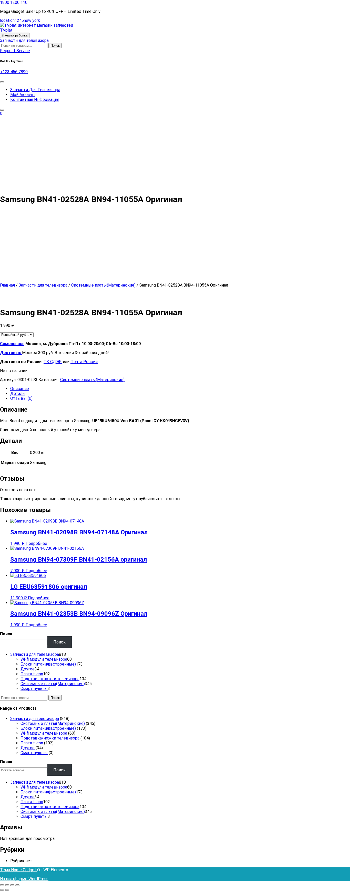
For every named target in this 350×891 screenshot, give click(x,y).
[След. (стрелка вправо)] (7, 890)
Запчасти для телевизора (24, 40)
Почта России (84, 361)
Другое (27, 747)
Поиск (55, 46)
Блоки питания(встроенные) (48, 728)
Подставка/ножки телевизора (49, 738)
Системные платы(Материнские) (103, 285)
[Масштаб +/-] (2, 885)
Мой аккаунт (22, 94)
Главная (7, 285)
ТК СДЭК (53, 361)
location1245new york (20, 20)
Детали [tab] (17, 393)
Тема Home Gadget (18, 869)
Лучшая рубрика (14, 35)
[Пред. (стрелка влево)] (2, 890)
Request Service (15, 50)
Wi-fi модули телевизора (43, 733)
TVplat (6, 30)
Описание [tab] (19, 388)
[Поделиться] (12, 885)
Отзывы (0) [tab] (21, 398)
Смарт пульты (34, 752)
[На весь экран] (7, 885)
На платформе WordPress (24, 878)
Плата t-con (31, 743)
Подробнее (36, 543)
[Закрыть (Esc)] (17, 885)
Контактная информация (34, 99)
